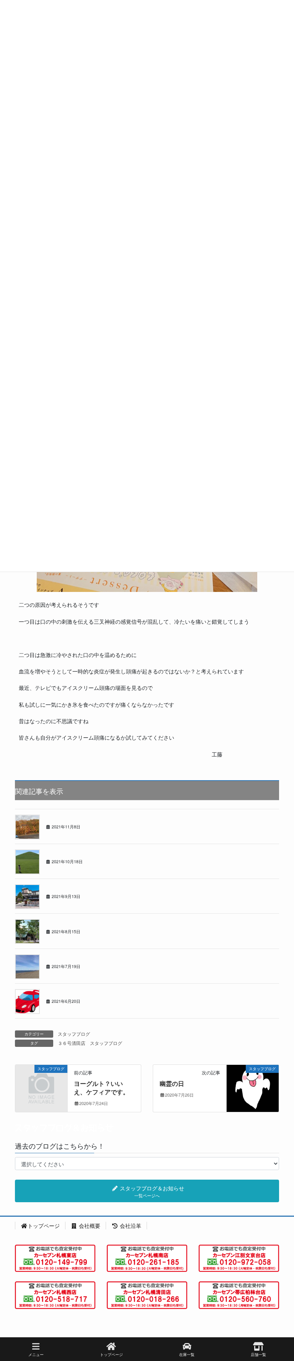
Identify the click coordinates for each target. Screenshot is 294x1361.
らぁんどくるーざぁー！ (71, 818)
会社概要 (88, 1225)
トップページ (44, 1225)
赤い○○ (53, 992)
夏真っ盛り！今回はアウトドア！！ (82, 957)
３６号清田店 (71, 1043)
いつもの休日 (59, 852)
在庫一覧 (186, 1354)
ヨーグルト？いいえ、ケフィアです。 (101, 1087)
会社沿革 (129, 1225)
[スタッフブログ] (41, 1080)
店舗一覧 (258, 1354)
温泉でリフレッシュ (66, 887)
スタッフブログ (74, 1033)
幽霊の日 (172, 1083)
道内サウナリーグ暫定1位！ (74, 922)
